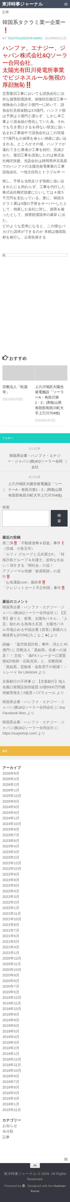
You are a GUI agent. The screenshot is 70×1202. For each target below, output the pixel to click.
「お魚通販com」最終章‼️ (24, 582)
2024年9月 (10, 807)
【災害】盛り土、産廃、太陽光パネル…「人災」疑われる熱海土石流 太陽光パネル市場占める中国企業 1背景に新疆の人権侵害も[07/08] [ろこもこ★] (35, 624)
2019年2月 (10, 1048)
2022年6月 (10, 885)
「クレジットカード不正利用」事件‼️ (33, 588)
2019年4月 (10, 1037)
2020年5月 (10, 992)
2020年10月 (11, 970)
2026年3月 (10, 779)
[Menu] (66, 4)
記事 (5, 12)
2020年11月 (11, 964)
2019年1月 (10, 1054)
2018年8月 (10, 1076)
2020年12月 (11, 958)
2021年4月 (10, 947)
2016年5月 (10, 1093)
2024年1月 (10, 818)
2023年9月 (10, 829)
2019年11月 (11, 1003)
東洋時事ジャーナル (22, 3)
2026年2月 (10, 785)
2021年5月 (10, 942)
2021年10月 (11, 919)
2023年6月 (10, 841)
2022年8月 (10, 880)
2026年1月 (10, 790)
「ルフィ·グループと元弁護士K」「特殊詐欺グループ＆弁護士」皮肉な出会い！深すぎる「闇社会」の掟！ (33, 559)
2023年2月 (10, 857)
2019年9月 (10, 1014)
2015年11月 (11, 1110)
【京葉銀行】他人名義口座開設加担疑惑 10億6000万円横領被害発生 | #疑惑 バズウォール (34, 687)
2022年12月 (11, 863)
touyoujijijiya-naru (24, 38)
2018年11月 (11, 1065)
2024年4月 (10, 813)
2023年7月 (10, 835)
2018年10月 (11, 1070)
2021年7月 (10, 930)
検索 (6, 507)
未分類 (7, 1131)
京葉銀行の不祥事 (16, 681)
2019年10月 (11, 1009)
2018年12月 (11, 1059)
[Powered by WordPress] (23, 1185)
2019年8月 (10, 1020)
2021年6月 (10, 936)
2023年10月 (11, 824)
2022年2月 (10, 902)
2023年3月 (10, 852)
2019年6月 (10, 1026)
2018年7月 (10, 1082)
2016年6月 (10, 1087)
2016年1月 (10, 1104)
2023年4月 (10, 846)
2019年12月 (11, 998)
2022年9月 (10, 874)
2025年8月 (10, 801)
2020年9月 (10, 975)
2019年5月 (10, 1031)
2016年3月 (10, 1098)
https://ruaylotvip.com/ (19, 733)
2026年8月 (10, 773)
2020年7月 (10, 986)
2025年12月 (11, 796)
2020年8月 (10, 981)
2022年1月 (10, 908)
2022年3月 (10, 897)
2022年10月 (11, 869)
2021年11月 (11, 913)
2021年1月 (10, 953)
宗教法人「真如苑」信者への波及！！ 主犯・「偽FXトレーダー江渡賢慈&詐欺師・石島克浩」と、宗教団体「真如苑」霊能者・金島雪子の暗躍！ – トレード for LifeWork (34, 661)
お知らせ (9, 1126)
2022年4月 (10, 891)
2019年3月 (10, 1042)
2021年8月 (10, 925)
